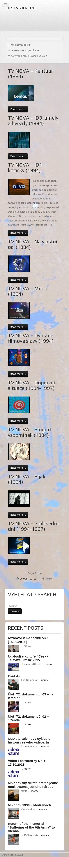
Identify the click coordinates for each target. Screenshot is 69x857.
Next (49, 578)
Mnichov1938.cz (20, 44)
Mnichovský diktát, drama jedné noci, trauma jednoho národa (33, 785)
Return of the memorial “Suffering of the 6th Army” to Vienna (31, 827)
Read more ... (18, 109)
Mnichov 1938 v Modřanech (29, 805)
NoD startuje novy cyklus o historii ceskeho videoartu (29, 740)
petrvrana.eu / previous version (29, 55)
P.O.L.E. (14, 676)
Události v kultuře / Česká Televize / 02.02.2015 (28, 658)
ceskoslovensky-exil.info (25, 50)
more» (27, 645)
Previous (22, 578)
